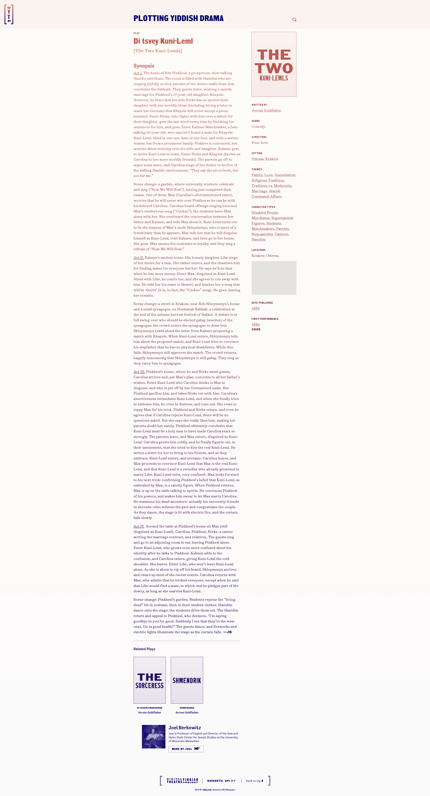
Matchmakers (263, 228)
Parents (282, 228)
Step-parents (262, 233)
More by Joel (182, 749)
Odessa (258, 158)
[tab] (274, 329)
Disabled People (265, 212)
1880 (256, 324)
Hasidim (259, 239)
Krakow (271, 158)
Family (257, 174)
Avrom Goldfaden (266, 110)
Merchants (261, 217)
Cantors (281, 233)
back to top (254, 781)
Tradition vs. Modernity (271, 185)
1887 (256, 308)
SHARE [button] (256, 329)
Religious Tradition (268, 180)
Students (273, 223)
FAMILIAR (207, 790)
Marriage (259, 190)
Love (268, 174)
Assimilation (284, 174)
